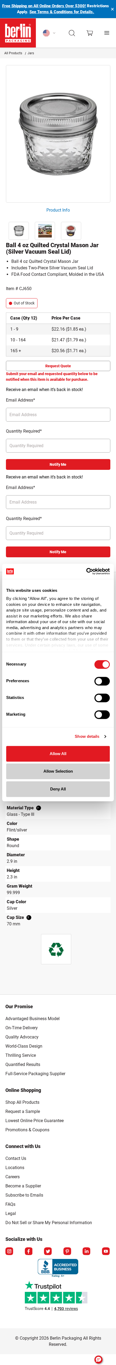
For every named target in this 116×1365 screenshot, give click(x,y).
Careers (12, 1176)
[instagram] (9, 1251)
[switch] (102, 681)
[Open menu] (107, 33)
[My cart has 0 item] (89, 33)
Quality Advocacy (22, 1037)
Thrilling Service (20, 1055)
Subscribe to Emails (24, 1195)
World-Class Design (23, 1046)
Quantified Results (22, 1064)
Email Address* (20, 400)
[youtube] (106, 1251)
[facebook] (29, 1251)
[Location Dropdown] (49, 33)
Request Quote (58, 366)
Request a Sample (22, 1111)
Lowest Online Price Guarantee (34, 1120)
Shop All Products (22, 1102)
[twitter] (48, 1251)
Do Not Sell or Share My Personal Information (48, 1221)
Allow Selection (58, 771)
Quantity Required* (24, 431)
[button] (72, 33)
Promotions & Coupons (27, 1129)
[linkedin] (87, 1251)
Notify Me (58, 464)
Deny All (58, 789)
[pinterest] (67, 1251)
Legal (10, 1213)
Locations (14, 1167)
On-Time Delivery (21, 1027)
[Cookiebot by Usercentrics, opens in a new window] (86, 571)
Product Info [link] (58, 210)
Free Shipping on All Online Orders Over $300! (44, 6)
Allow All (58, 753)
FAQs (10, 1204)
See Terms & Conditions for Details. (61, 11)
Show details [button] (87, 736)
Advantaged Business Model (32, 1018)
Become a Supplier (23, 1186)
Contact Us (15, 1158)
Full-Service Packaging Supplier (35, 1073)
